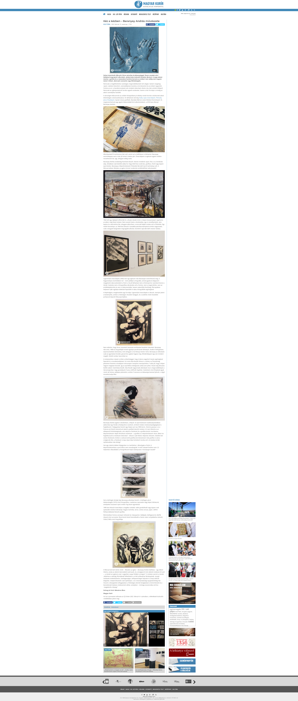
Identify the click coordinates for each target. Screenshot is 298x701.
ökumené (173, 614)
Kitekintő (134, 14)
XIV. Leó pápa (117, 14)
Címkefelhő (173, 606)
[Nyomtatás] (137, 603)
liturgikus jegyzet (187, 611)
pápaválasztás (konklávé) (177, 624)
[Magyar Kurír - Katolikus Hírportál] (149, 7)
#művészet (115, 607)
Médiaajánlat (143, 699)
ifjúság (186, 625)
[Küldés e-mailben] (127, 603)
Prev (103, 682)
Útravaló (184, 622)
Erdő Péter (178, 611)
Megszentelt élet (145, 14)
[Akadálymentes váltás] (175, 10)
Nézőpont (156, 14)
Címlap (122, 689)
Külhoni (126, 14)
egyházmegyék (175, 609)
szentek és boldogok (183, 617)
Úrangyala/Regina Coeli (177, 625)
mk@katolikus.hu (162, 698)
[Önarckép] (134, 398)
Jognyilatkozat (150, 699)
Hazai (109, 14)
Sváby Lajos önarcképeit (147, 98)
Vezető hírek (174, 500)
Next (194, 682)
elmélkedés (173, 619)
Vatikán (191, 619)
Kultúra (163, 14)
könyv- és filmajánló (183, 619)
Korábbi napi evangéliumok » (187, 602)
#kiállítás (107, 607)
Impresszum (136, 699)
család (191, 621)
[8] (134, 73)
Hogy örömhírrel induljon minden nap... (179, 587)
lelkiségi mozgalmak (176, 622)
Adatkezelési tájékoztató (159, 699)
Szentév (179, 614)
